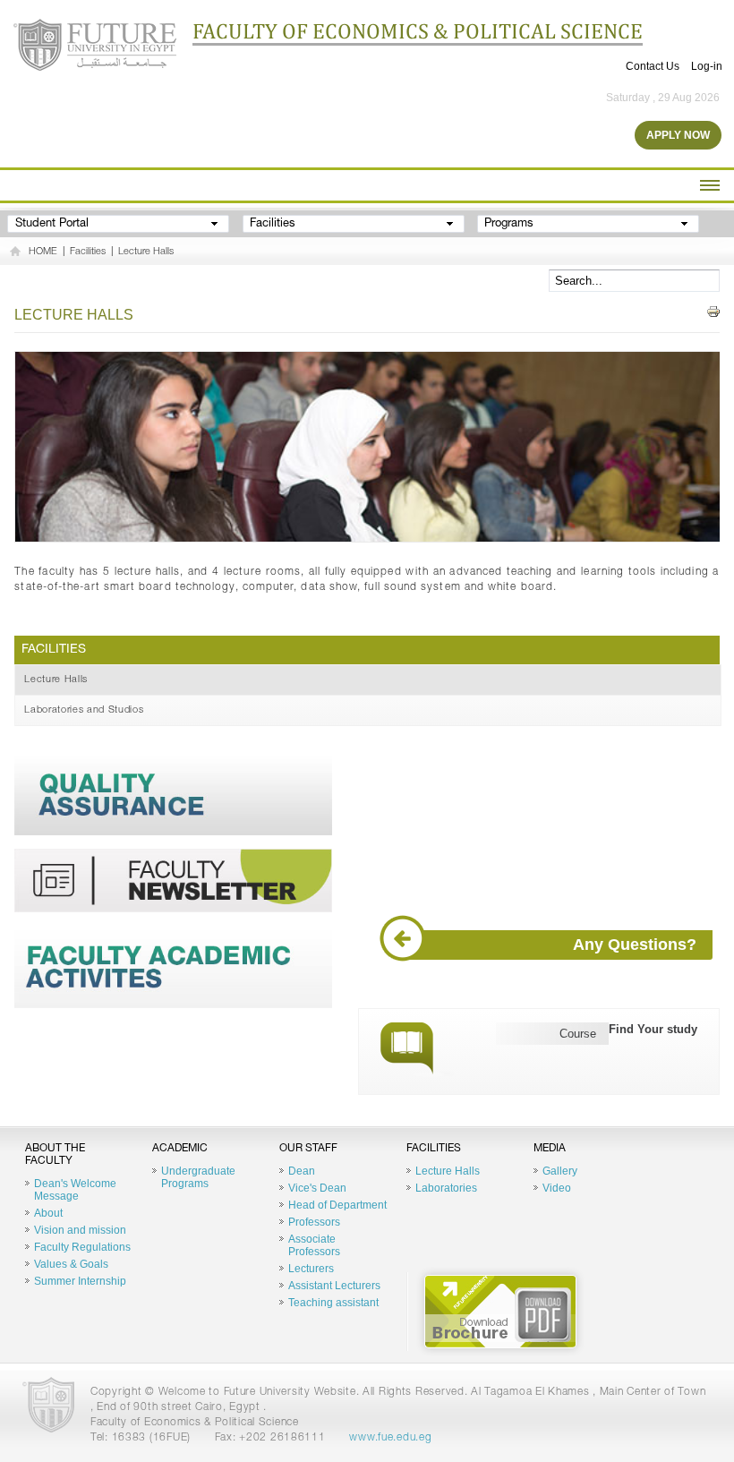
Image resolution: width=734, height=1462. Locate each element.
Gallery (559, 1171)
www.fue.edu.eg (390, 1437)
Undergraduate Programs (198, 1177)
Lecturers (311, 1268)
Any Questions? (634, 944)
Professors (314, 1222)
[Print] (713, 312)
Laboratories (446, 1188)
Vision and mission (80, 1230)
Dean (301, 1171)
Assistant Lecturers (334, 1285)
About (48, 1213)
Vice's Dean (317, 1188)
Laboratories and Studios (83, 710)
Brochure (500, 1311)
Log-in (706, 66)
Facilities (88, 252)
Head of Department (337, 1205)
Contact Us (652, 66)
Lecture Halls (146, 252)
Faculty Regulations (82, 1247)
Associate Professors (314, 1245)
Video (556, 1188)
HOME (43, 252)
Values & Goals (71, 1264)
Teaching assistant (333, 1302)
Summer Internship (80, 1281)
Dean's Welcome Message (75, 1189)
